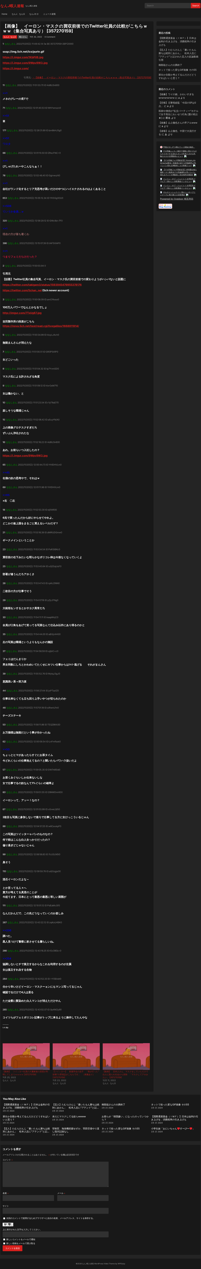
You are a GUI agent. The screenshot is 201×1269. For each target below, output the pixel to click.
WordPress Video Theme (104, 1264)
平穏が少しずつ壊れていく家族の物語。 (179, 147)
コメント (8, 1159)
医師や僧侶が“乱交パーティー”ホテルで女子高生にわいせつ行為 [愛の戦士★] (178, 114)
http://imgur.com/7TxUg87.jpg (22, 312)
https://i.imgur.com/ (16, 68)
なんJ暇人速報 (12, 6)
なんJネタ (34, 14)
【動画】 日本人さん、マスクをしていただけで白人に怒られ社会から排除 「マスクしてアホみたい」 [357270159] (125, 1074)
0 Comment (50, 37)
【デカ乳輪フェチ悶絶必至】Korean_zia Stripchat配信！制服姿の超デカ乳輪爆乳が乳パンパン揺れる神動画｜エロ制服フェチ (178, 163)
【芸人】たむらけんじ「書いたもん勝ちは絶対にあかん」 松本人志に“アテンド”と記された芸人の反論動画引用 (75, 1107)
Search (195, 5)
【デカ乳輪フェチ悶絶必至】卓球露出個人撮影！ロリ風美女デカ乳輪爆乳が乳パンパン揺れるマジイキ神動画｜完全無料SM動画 (178, 172)
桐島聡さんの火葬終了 (170, 64)
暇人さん (23, 37)
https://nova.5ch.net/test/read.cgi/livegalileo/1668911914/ (41, 326)
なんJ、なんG (18, 14)
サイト (6, 1206)
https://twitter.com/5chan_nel (22, 290)
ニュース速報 (49, 14)
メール (61, 1193)
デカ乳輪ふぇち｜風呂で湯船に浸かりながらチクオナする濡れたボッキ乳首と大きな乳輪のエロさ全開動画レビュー (178, 153)
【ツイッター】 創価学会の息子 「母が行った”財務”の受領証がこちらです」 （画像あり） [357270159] (76, 1074)
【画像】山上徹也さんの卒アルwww (178, 122)
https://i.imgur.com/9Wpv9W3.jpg (25, 62)
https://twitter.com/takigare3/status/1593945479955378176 (42, 284)
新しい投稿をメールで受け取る (20, 1243)
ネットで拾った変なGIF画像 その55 (178, 69)
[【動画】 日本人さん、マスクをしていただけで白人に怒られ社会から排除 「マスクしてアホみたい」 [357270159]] (126, 1056)
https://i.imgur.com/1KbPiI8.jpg (23, 57)
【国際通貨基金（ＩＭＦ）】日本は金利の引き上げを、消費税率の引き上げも (177, 41)
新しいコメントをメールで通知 (20, 1239)
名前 (6, 1193)
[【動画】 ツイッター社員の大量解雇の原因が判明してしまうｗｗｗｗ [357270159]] (26, 1056)
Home (4, 14)
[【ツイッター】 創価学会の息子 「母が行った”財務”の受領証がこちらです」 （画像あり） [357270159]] (76, 1056)
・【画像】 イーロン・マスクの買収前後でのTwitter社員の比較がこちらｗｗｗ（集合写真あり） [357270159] (91, 77)
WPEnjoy (121, 1264)
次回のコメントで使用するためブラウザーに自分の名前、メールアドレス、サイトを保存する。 (50, 1218)
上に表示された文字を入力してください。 (22, 1229)
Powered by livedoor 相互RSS (176, 198)
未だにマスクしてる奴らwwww (69, 1116)
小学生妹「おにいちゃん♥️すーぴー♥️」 (173, 1128)
